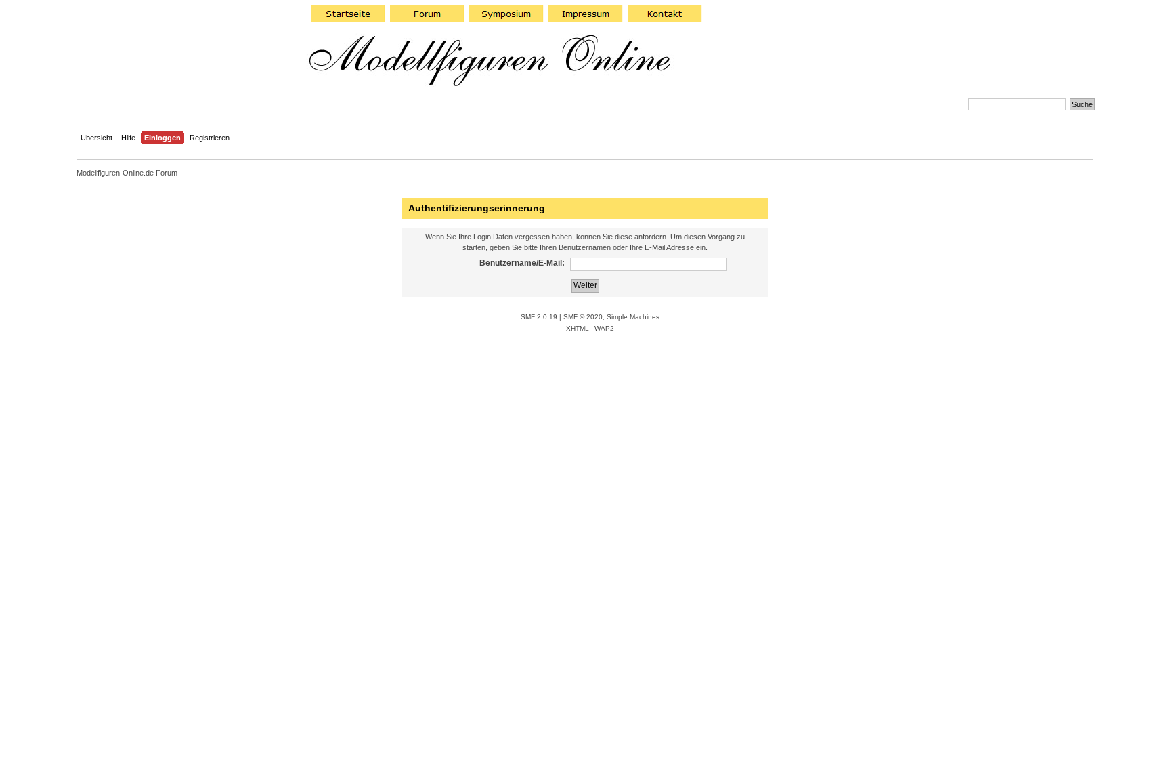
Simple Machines (633, 317)
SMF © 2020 (583, 317)
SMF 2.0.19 (539, 317)
